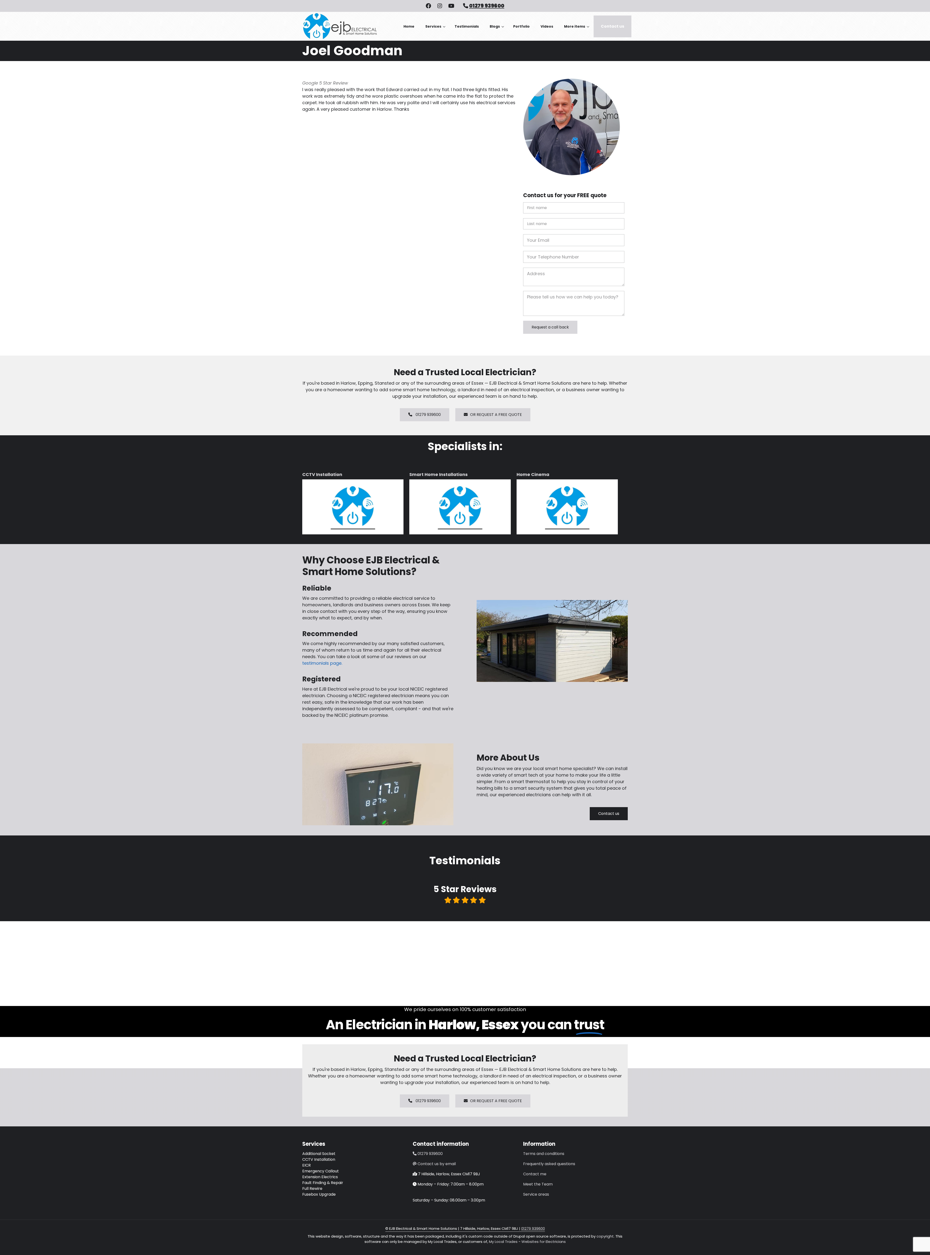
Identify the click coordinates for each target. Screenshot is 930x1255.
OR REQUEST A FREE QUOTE (496, 414)
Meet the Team (538, 1184)
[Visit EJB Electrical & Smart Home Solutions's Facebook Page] (428, 6)
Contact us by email (437, 1164)
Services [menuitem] (435, 30)
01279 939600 (486, 5)
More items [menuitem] (576, 30)
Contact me (534, 1174)
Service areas (536, 1194)
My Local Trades (503, 1241)
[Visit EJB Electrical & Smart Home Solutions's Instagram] (439, 6)
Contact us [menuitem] (612, 26)
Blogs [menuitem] (497, 30)
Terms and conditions (543, 1153)
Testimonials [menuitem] (467, 26)
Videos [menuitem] (547, 26)
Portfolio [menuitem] (521, 26)
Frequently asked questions (549, 1164)
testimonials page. (322, 663)
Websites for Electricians (543, 1241)
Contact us (608, 813)
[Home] (339, 26)
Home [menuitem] (408, 26)
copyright (605, 1236)
